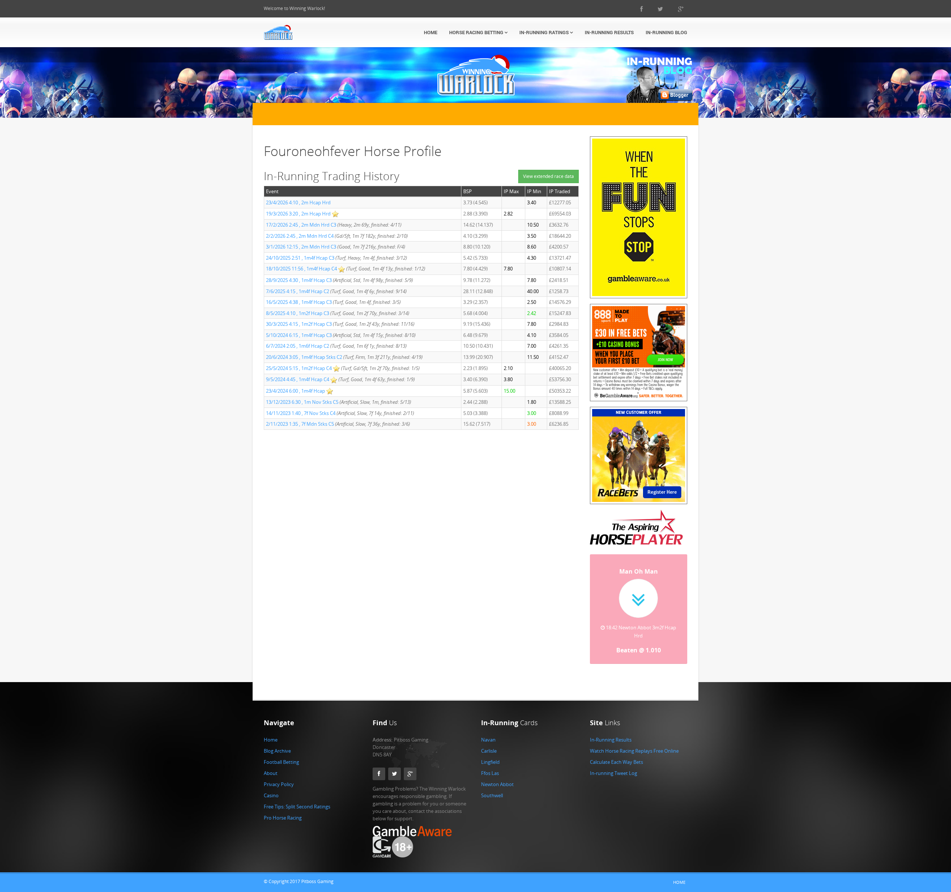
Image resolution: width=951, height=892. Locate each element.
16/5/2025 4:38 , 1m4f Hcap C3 (299, 302)
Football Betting (281, 753)
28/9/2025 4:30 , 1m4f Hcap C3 (299, 280)
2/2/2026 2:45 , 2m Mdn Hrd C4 (300, 236)
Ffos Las (490, 765)
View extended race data (548, 176)
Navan (488, 731)
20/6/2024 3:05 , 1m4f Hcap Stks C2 (304, 357)
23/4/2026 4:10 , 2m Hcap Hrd (298, 202)
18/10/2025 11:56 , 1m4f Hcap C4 (301, 268)
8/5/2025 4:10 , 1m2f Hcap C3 (297, 313)
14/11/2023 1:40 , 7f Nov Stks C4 (300, 413)
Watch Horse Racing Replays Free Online (634, 742)
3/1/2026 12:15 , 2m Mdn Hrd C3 (301, 246)
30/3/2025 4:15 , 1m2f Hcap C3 (299, 324)
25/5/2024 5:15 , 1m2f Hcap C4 (299, 368)
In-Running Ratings (544, 32)
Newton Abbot (497, 776)
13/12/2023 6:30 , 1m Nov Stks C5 (302, 402)
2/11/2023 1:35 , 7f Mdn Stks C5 (300, 424)
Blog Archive (277, 742)
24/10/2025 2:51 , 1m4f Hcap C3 (300, 257)
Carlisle (489, 742)
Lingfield (490, 753)
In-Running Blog (666, 32)
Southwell (492, 787)
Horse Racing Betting (476, 32)
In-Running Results (609, 32)
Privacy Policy (279, 776)
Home (430, 32)
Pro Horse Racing (283, 809)
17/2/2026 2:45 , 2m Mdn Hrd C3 (301, 224)
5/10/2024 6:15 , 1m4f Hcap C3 (299, 335)
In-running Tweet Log (613, 765)
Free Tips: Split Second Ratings (297, 798)
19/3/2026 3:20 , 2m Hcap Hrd (299, 213)
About (270, 765)
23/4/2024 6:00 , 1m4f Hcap (296, 390)
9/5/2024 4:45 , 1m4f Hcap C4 (297, 379)
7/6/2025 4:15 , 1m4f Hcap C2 (297, 291)
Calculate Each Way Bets (616, 753)
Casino (271, 787)
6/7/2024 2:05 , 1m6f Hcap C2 (297, 346)
